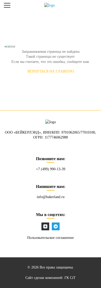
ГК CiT (70, 278)
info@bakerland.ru (50, 197)
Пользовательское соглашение (50, 238)
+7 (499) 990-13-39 (50, 169)
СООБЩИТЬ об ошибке (50, 85)
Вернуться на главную (50, 71)
